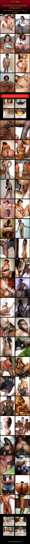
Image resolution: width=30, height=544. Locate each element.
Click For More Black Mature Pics (15, 96)
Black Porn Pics (8, 5)
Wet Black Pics (15, 8)
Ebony (15, 2)
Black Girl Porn (21, 5)
